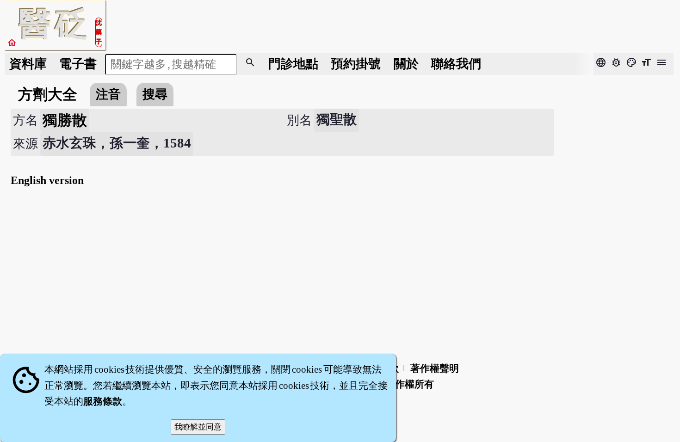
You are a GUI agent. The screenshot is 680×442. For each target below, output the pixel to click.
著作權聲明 (434, 368)
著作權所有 (409, 384)
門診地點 (293, 64)
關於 (406, 64)
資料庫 (28, 64)
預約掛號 (356, 64)
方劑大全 (47, 94)
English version (47, 180)
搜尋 (154, 94)
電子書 (78, 64)
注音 (108, 94)
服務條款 (102, 401)
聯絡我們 (456, 64)
